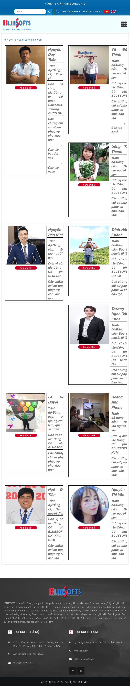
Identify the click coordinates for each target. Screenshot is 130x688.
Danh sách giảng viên (30, 39)
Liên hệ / (13, 39)
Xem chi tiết (26, 87)
